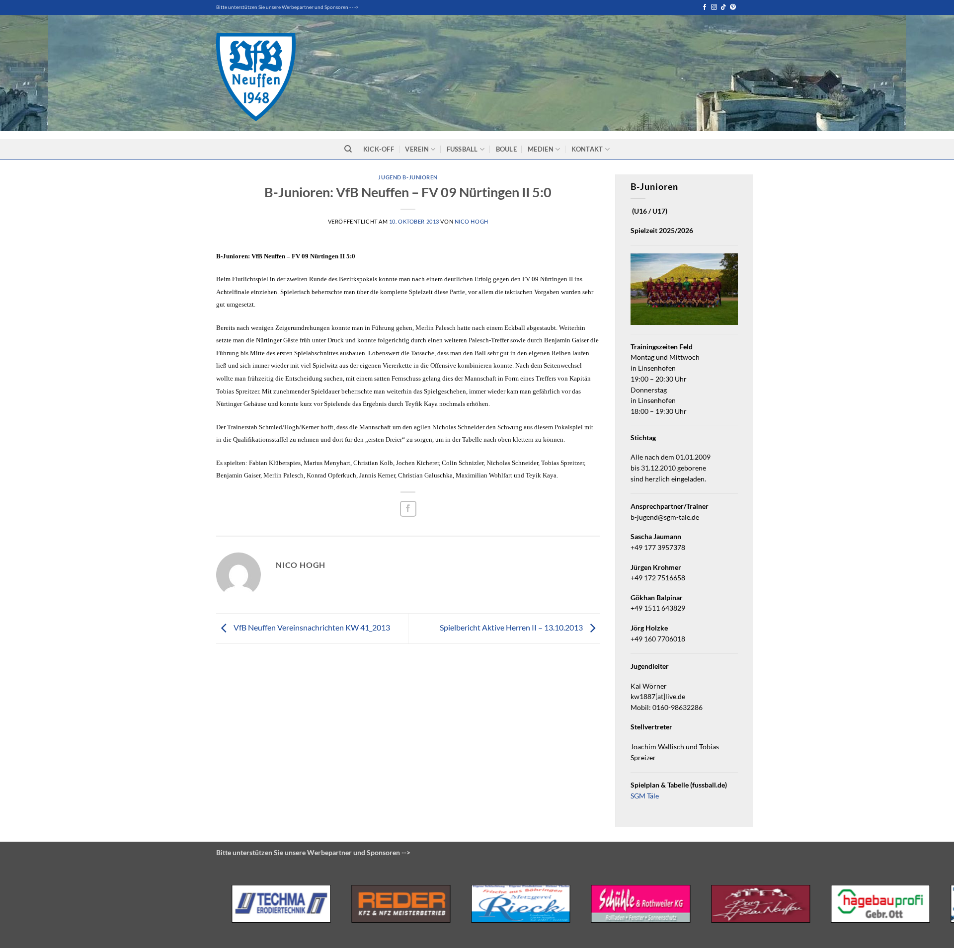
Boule (506, 149)
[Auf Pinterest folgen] (733, 7)
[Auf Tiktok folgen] (723, 7)
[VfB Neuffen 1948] (256, 77)
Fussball (462, 149)
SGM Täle (645, 796)
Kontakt (587, 149)
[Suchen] (348, 149)
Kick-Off (378, 149)
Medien (541, 149)
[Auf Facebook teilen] (408, 509)
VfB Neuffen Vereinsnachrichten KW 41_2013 (311, 627)
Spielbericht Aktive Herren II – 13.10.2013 (512, 627)
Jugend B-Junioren (408, 177)
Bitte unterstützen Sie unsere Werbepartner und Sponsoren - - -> (287, 7)
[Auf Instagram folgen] (714, 7)
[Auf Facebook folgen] (705, 7)
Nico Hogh (471, 221)
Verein (417, 149)
